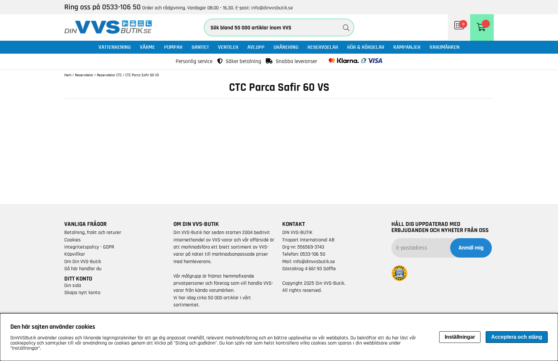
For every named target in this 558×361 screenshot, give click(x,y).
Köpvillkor (74, 254)
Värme (147, 47)
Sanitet (200, 47)
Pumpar (173, 47)
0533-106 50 (312, 254)
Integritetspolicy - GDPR (89, 247)
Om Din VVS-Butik (82, 261)
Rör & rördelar (365, 47)
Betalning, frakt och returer (92, 232)
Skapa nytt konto (82, 292)
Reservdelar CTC (109, 75)
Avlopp (255, 47)
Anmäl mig (471, 248)
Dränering (286, 47)
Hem (67, 75)
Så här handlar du (82, 268)
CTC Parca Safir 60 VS (142, 75)
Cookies (72, 239)
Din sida (72, 285)
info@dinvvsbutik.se (272, 7)
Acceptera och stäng (516, 337)
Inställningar (460, 337)
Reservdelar (322, 47)
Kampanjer (406, 47)
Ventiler (228, 47)
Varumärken (444, 47)
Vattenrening (114, 47)
